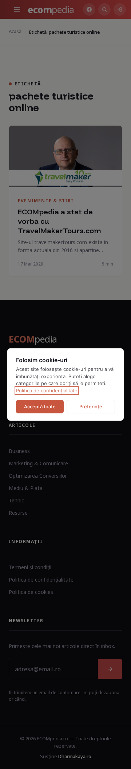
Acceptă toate (40, 406)
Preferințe (90, 406)
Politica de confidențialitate (47, 390)
